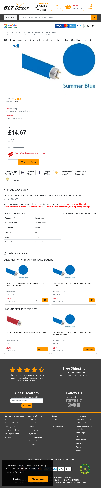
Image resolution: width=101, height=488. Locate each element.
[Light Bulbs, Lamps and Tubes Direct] (16, 7)
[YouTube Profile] (72, 400)
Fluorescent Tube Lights (31, 32)
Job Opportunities (12, 433)
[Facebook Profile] (76, 400)
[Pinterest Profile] (74, 405)
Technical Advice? (17, 253)
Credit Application (35, 437)
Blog (6, 419)
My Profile (32, 419)
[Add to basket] (45, 300)
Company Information (14, 416)
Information (81, 416)
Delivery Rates (10, 426)
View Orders (33, 426)
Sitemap (8, 437)
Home (6, 32)
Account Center (35, 416)
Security (55, 416)
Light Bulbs (15, 32)
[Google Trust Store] (10, 26)
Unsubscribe (33, 441)
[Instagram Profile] (70, 405)
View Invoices (33, 430)
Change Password (35, 423)
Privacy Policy (57, 426)
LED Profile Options (83, 423)
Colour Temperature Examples (84, 427)
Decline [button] (16, 479)
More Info (42, 349)
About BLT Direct (11, 423)
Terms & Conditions (12, 430)
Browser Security (58, 423)
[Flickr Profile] (78, 405)
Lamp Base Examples (84, 419)
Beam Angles (81, 432)
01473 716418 (41, 8)
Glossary (79, 447)
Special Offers (81, 443)
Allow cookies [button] (38, 479)
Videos (78, 450)
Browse (11, 17)
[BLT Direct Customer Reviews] (27, 369)
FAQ (77, 436)
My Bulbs (32, 433)
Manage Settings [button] (14, 472)
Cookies (55, 419)
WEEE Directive (81, 440)
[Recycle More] (85, 469)
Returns (31, 444)
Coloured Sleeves (50, 32)
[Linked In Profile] (80, 400)
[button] (95, 283)
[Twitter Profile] (68, 400)
